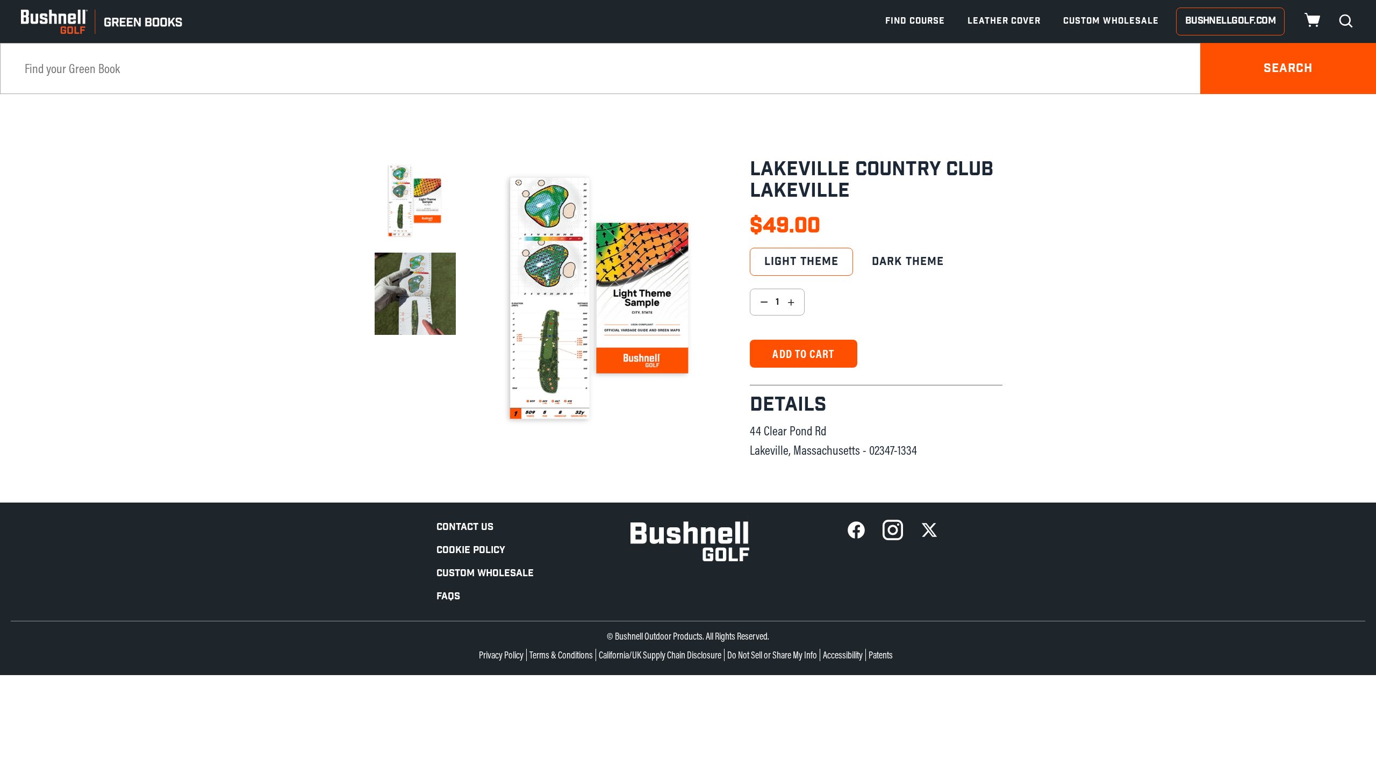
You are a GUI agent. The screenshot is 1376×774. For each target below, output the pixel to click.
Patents (881, 655)
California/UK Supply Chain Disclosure (660, 655)
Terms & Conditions (561, 655)
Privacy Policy (501, 655)
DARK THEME (908, 262)
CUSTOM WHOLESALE (485, 573)
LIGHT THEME (801, 262)
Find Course (915, 21)
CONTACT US (464, 527)
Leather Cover (1004, 21)
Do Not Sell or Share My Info (772, 655)
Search (1288, 68)
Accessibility (843, 655)
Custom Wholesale (1111, 21)
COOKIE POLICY (470, 550)
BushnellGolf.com (1230, 21)
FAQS (448, 596)
